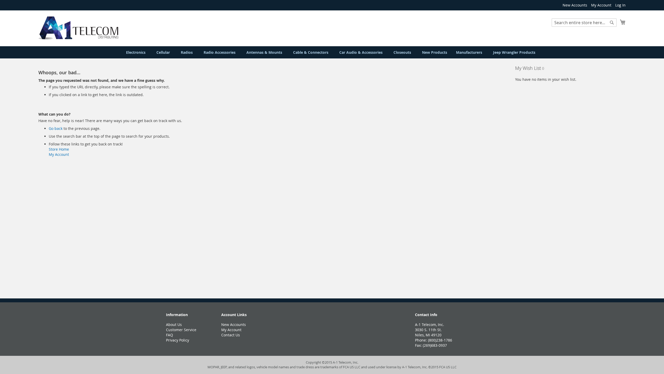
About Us (174, 324)
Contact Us (230, 334)
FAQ (169, 334)
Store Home (59, 149)
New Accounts (575, 5)
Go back (56, 128)
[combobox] (584, 22)
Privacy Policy (177, 340)
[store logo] (78, 28)
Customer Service (181, 329)
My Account (601, 5)
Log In (620, 5)
